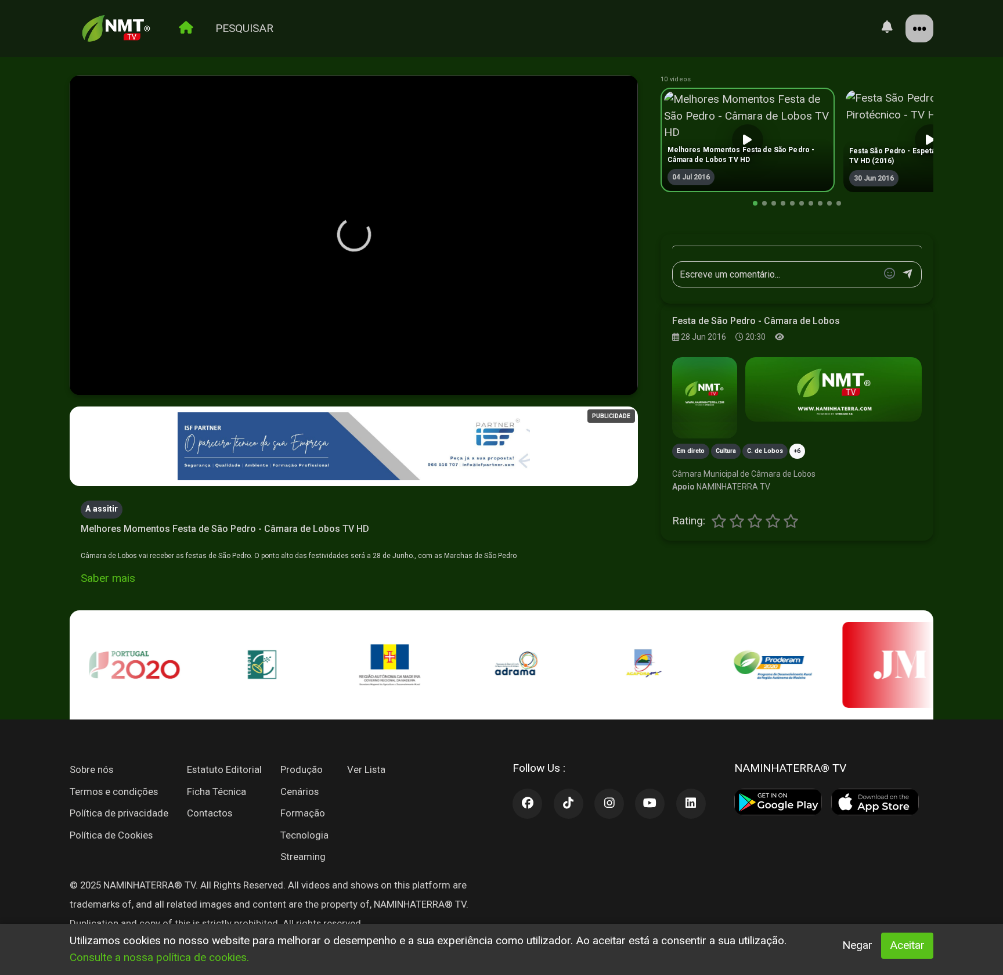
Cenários (299, 791)
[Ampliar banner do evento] (833, 389)
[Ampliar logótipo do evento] (704, 397)
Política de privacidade (119, 813)
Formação (302, 813)
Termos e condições (114, 791)
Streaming (303, 856)
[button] (354, 234)
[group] (748, 140)
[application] (354, 235)
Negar (857, 945)
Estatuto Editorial (224, 769)
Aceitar (907, 945)
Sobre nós (91, 769)
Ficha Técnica (216, 791)
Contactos (209, 813)
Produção (301, 769)
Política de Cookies (111, 835)
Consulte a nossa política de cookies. (159, 957)
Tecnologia (304, 835)
